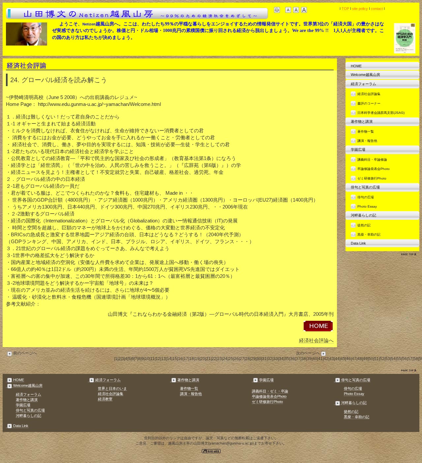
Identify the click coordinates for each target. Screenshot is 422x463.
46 (348, 358)
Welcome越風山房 (365, 75)
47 (354, 358)
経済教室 (105, 399)
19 (197, 358)
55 (399, 358)
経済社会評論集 (368, 94)
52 (382, 358)
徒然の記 (364, 225)
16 (180, 358)
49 (365, 358)
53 (387, 358)
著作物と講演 (362, 121)
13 (163, 358)
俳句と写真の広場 (365, 187)
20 (202, 358)
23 (219, 358)
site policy (360, 9)
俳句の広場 (365, 197)
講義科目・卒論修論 (372, 159)
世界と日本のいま (112, 388)
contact (377, 9)
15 (174, 358)
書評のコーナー (368, 103)
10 (147, 358)
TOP (345, 9)
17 (186, 358)
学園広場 (358, 149)
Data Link (358, 243)
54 (393, 358)
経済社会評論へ (316, 340)
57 (410, 358)
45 (343, 358)
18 (191, 358)
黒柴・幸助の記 (368, 234)
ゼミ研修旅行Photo (371, 178)
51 (376, 358)
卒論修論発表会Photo (373, 169)
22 (214, 358)
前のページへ (25, 353)
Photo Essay (367, 206)
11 (152, 358)
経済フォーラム (363, 84)
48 (359, 358)
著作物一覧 (365, 131)
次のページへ (308, 353)
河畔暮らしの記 (363, 215)
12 (158, 358)
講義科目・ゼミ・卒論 (270, 391)
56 (404, 358)
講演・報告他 (367, 141)
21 (208, 358)
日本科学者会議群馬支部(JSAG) (381, 113)
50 (371, 358)
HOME (356, 66)
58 (415, 358)
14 (169, 358)
